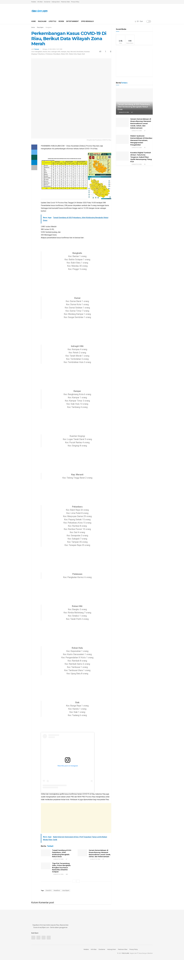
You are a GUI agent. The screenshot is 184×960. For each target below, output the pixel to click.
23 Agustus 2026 (58, 859)
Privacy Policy (75, 2)
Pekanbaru (41, 54)
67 (66, 859)
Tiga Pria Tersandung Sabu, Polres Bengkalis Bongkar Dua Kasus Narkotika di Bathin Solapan (61, 867)
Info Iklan (40, 2)
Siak (83, 54)
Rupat (79, 54)
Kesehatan (80, 51)
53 (144, 164)
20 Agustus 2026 (58, 874)
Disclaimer (47, 2)
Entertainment (72, 21)
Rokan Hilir (64, 54)
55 (144, 147)
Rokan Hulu (73, 54)
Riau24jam (42, 21)
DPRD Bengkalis (87, 21)
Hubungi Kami (56, 2)
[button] (64, 175)
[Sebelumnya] (74, 881)
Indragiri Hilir (56, 51)
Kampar (64, 51)
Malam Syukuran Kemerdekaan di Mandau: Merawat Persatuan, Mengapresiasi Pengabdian (141, 140)
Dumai (45, 51)
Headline (57, 890)
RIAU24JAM (125, 953)
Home (33, 21)
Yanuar (36, 49)
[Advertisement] (76, 818)
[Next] (78, 881)
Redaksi (33, 2)
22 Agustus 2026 (95, 859)
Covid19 (48, 890)
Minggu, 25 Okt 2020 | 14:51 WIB (52, 49)
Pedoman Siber (65, 2)
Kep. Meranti (71, 51)
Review (61, 21)
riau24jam (65, 890)
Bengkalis (49, 27)
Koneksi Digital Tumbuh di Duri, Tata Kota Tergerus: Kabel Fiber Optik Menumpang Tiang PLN (141, 157)
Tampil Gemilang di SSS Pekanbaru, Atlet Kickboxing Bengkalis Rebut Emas (61, 853)
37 (103, 859)
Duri (49, 51)
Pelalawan (49, 54)
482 (66, 874)
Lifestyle (52, 21)
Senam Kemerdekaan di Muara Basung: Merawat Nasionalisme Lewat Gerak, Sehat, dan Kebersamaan (100, 853)
